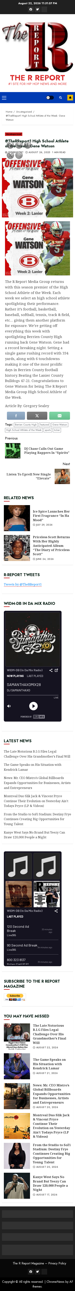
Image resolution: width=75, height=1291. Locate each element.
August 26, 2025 (39, 152)
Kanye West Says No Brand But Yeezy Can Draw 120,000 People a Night (50, 1183)
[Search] (60, 97)
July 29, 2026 (44, 525)
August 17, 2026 (46, 1194)
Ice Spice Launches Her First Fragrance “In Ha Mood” (51, 515)
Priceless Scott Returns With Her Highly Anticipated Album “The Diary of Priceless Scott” (51, 545)
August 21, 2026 (47, 1073)
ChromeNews (55, 1282)
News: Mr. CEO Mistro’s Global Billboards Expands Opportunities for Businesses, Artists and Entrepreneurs (37, 783)
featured (44, 424)
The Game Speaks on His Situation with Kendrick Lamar (49, 1063)
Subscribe (70, 97)
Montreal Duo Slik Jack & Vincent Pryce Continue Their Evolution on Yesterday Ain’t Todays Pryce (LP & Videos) (36, 801)
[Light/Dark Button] (50, 98)
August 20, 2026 (47, 1107)
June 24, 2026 (45, 559)
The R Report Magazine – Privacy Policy (39, 1263)
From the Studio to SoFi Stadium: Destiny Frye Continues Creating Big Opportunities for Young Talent (37, 819)
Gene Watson (59, 424)
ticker (57, 430)
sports (48, 430)
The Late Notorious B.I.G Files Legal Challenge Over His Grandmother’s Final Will (49, 1034)
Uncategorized (13, 134)
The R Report (37, 77)
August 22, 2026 (47, 1047)
